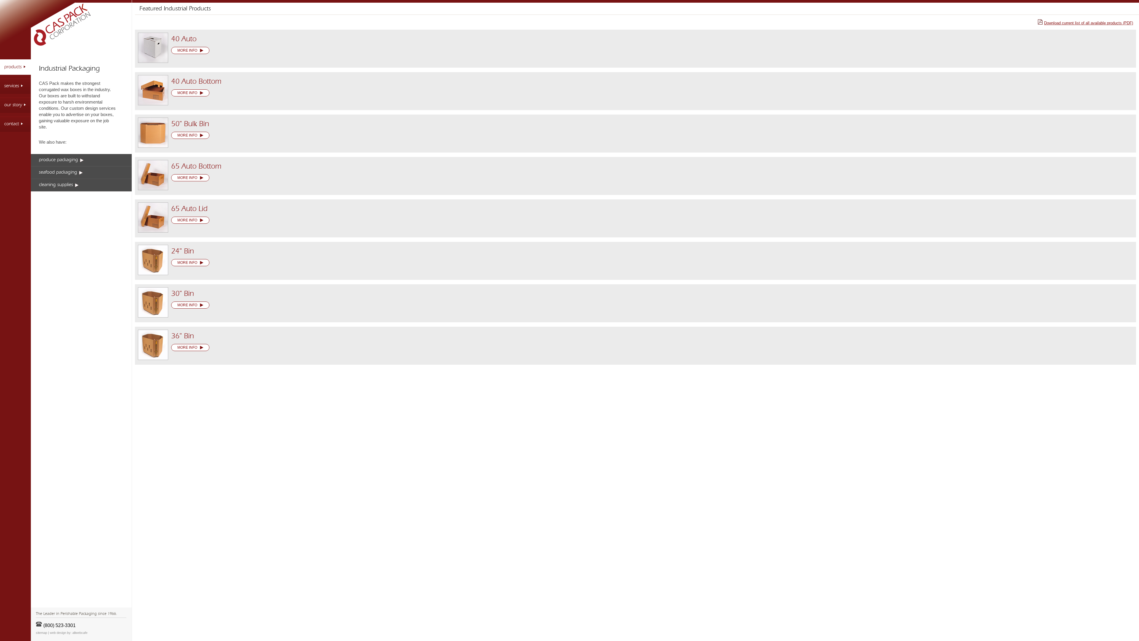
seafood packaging (58, 172)
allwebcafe (80, 632)
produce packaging (58, 160)
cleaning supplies (56, 185)
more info (187, 50)
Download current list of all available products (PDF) (1088, 23)
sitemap (41, 632)
